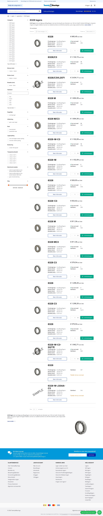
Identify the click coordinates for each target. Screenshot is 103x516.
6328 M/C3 (54, 118)
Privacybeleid (64, 514)
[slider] (8, 185)
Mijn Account (36, 466)
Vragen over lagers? (61, 481)
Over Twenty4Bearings (14, 466)
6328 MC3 (53, 242)
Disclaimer (11, 481)
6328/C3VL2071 (56, 77)
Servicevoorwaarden (75, 514)
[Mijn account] (91, 5)
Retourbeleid (11, 477)
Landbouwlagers (89, 484)
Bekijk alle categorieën (14, 5)
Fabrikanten (59, 479)
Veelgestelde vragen (13, 479)
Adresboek (36, 470)
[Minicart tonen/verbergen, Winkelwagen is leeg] (95, 5)
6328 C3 (52, 262)
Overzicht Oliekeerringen (62, 475)
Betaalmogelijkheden (13, 472)
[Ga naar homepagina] (8, 16)
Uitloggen (36, 477)
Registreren (36, 472)
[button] (17, 20)
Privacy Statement (13, 484)
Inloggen (35, 475)
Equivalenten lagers (61, 470)
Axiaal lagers (59, 477)
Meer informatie (57, 50)
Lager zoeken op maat (61, 466)
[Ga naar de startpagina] (51, 5)
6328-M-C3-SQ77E (54, 346)
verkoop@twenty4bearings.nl (37, 456)
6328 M (52, 98)
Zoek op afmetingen (49, 11)
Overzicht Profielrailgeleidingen (64, 472)
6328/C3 (52, 57)
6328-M (52, 160)
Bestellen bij (11, 470)
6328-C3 (52, 201)
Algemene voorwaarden (14, 486)
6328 (50, 36)
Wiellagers (88, 481)
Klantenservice (93, 1)
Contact (10, 468)
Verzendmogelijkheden (14, 475)
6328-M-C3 (54, 139)
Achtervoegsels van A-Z (62, 468)
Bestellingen (36, 468)
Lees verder (88, 25)
